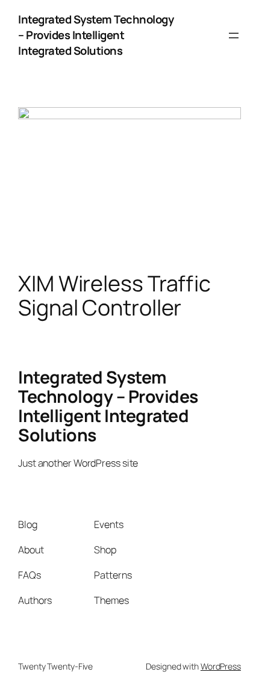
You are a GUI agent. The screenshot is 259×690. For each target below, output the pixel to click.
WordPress (221, 666)
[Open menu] (233, 35)
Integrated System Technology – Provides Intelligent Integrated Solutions (95, 34)
